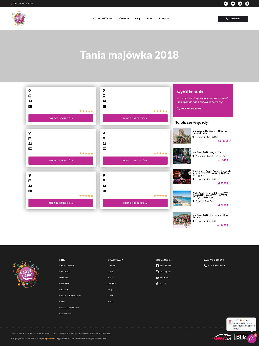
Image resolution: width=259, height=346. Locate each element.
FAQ (137, 18)
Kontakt (164, 18)
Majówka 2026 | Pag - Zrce (206, 152)
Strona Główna (102, 18)
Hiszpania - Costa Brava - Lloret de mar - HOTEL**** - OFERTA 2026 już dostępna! (211, 173)
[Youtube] (233, 3)
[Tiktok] (247, 3)
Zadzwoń (234, 18)
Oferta (122, 18)
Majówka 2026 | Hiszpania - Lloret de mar (210, 216)
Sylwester (50, 338)
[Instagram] (240, 3)
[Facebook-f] (226, 3)
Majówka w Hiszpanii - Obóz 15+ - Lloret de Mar (210, 132)
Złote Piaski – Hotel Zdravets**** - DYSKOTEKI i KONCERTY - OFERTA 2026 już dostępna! (211, 195)
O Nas (149, 18)
